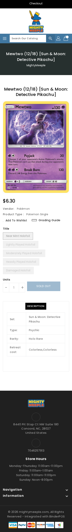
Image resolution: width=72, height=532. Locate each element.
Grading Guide (49, 220)
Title (6, 229)
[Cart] (66, 38)
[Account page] (58, 38)
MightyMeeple (36, 65)
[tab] (35, 306)
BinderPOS (57, 516)
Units (6, 279)
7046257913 (36, 451)
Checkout (36, 3)
